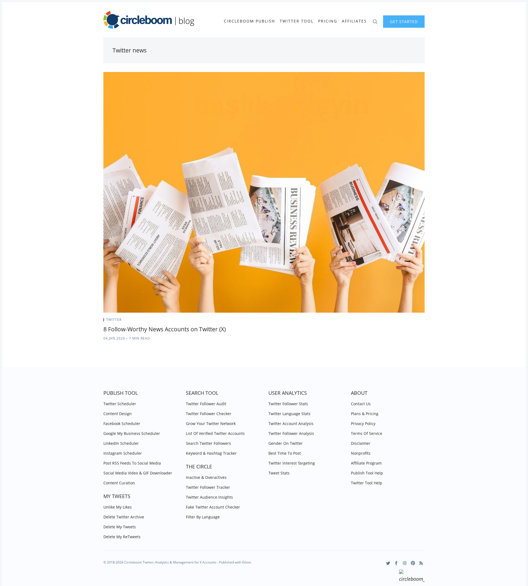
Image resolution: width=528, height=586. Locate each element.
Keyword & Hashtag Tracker (211, 453)
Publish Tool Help (367, 473)
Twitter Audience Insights (209, 497)
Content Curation (119, 482)
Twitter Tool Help (366, 482)
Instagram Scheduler (122, 453)
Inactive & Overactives (206, 477)
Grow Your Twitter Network (211, 423)
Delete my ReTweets (122, 536)
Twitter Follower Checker (208, 413)
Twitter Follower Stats (288, 403)
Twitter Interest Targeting (291, 463)
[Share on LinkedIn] (416, 321)
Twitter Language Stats (289, 413)
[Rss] (421, 563)
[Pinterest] (412, 563)
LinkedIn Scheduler (121, 443)
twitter (114, 319)
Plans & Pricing (364, 413)
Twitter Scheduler (119, 403)
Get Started (404, 21)
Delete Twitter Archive (123, 517)
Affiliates (354, 21)
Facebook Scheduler (121, 423)
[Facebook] (396, 563)
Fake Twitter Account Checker (213, 507)
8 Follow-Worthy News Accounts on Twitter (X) (164, 329)
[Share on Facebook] (409, 321)
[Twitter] (388, 563)
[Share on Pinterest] (423, 321)
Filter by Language (203, 517)
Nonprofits (360, 453)
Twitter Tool (297, 21)
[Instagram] (404, 563)
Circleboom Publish (249, 21)
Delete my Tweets (119, 526)
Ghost (246, 562)
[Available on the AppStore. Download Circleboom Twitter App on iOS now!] (412, 577)
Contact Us (361, 403)
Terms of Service (366, 433)
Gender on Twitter (285, 443)
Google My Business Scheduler (131, 433)
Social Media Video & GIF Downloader (137, 473)
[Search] (375, 21)
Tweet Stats (279, 473)
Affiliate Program (366, 463)
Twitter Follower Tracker (208, 487)
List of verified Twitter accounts (215, 433)
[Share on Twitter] (403, 321)
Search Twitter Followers (208, 443)
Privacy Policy (363, 423)
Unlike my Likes (117, 507)
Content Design (117, 413)
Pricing (327, 21)
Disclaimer (360, 443)
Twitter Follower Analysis (291, 433)
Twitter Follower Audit (206, 403)
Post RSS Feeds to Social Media (132, 463)
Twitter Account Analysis (291, 423)
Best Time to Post (284, 453)
